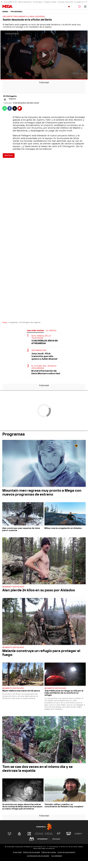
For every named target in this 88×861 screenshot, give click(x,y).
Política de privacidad (31, 852)
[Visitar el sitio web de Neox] (29, 833)
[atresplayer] (79, 6)
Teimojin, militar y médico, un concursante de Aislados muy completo (63, 805)
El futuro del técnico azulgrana (43, 367)
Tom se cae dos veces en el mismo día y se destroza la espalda (37, 769)
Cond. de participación (66, 852)
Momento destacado (13, 647)
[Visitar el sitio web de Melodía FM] (32, 839)
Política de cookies (48, 852)
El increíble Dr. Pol (10, 2)
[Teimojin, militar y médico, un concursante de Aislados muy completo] (65, 790)
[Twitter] (4, 99)
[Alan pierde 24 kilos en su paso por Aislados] (44, 561)
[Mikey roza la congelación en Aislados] (65, 514)
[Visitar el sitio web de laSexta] (19, 833)
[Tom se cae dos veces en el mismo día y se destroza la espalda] (44, 740)
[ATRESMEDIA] (44, 826)
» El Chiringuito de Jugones (29, 322)
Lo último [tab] (51, 330)
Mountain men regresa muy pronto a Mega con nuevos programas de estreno (41, 492)
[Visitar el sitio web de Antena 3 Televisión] (10, 833)
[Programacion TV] (74, 6)
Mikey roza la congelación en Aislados (63, 528)
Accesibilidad (56, 856)
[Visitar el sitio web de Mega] (49, 833)
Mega (4, 322)
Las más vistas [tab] (35, 330)
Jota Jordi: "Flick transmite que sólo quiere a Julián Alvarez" (44, 356)
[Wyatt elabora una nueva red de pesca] (23, 674)
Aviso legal (17, 852)
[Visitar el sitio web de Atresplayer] (44, 839)
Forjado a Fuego (50, 2)
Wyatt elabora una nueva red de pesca (21, 691)
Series (5, 12)
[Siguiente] (86, 2)
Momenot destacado (13, 587)
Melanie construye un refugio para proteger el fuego (41, 653)
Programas (16, 12)
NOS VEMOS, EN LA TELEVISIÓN (41, 337)
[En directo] (69, 6)
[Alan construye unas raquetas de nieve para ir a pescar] (23, 514)
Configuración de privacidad (38, 856)
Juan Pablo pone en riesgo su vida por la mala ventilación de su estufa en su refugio (63, 693)
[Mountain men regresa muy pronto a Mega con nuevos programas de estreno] (44, 463)
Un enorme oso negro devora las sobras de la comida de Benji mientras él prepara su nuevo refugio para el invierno (22, 806)
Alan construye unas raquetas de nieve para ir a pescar (21, 529)
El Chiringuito (38, 2)
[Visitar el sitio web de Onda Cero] (69, 833)
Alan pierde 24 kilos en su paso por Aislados (38, 590)
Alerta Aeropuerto (25, 2)
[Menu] (85, 6)
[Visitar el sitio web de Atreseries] (59, 833)
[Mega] (12, 6)
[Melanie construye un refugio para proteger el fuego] (44, 621)
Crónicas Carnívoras (65, 2)
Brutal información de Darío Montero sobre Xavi (45, 372)
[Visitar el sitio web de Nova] (39, 833)
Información (38, 350)
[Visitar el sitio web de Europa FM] (78, 833)
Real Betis (8, 155)
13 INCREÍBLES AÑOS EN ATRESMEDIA (44, 342)
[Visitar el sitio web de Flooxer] (56, 839)
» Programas (13, 322)
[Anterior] (1, 2)
